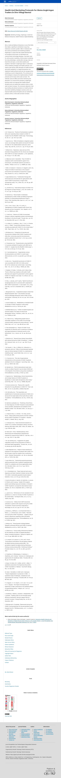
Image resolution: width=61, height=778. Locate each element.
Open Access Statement (12, 736)
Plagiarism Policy (38, 738)
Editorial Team (8, 633)
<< (5, 625)
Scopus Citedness (9, 660)
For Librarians (49, 732)
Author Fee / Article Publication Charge (38, 735)
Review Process (8, 638)
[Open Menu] (4, 1)
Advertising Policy (25, 737)
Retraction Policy (9, 649)
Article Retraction (38, 740)
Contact (7, 662)
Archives (11, 5)
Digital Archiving (25, 735)
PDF (40, 18)
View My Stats (8, 716)
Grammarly (7, 684)
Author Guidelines (9, 644)
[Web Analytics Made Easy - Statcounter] (7, 714)
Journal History (49, 734)
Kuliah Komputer (10, 761)
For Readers (49, 729)
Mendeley (7, 681)
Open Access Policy (9, 642)
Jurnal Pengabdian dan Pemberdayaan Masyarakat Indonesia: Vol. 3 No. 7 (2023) (30, 621)
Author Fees (8, 655)
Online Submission (36, 731)
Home (6, 5)
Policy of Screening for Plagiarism (13, 651)
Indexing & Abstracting (11, 658)
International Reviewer (12, 733)
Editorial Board (12, 731)
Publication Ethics (9, 640)
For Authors (49, 731)
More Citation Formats (43, 42)
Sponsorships (12, 738)
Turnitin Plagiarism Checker (12, 686)
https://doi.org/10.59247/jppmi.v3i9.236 (18, 31)
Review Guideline (25, 734)
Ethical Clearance (9, 646)
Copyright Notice (9, 653)
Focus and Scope (9, 635)
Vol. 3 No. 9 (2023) (19, 5)
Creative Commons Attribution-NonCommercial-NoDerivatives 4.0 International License (45, 73)
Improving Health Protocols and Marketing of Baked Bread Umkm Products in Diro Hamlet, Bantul (29, 620)
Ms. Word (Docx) (9, 672)
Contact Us (11, 740)
